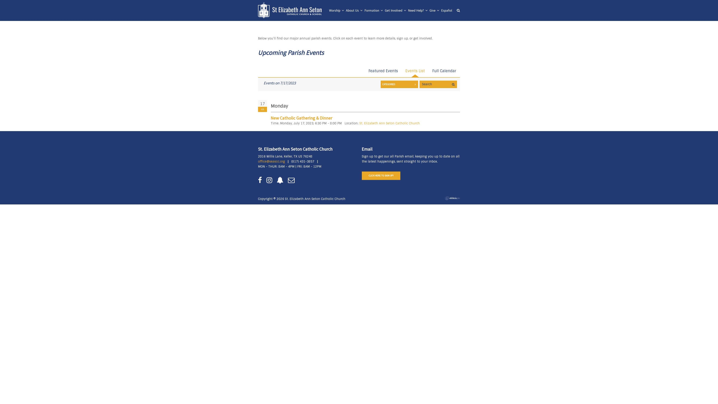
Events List (415, 70)
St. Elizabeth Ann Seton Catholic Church (389, 123)
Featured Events (383, 70)
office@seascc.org (271, 161)
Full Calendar (444, 70)
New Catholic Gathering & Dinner (301, 118)
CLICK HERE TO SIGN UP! (381, 175)
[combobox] (399, 84)
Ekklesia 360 (452, 198)
